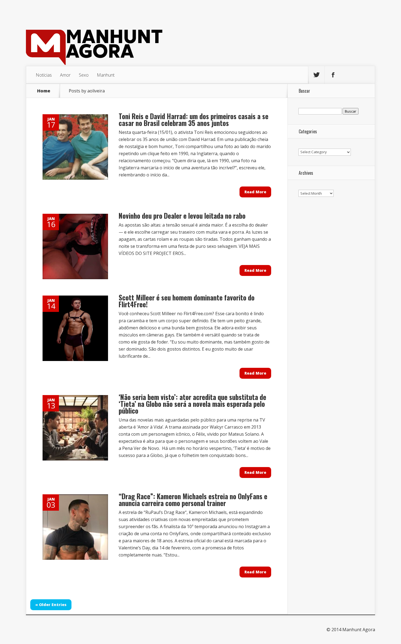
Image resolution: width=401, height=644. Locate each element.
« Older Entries (51, 604)
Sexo (84, 75)
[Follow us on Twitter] (316, 75)
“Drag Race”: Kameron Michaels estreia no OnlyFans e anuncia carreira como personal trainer (193, 499)
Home (43, 91)
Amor (65, 75)
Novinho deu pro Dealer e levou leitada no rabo (182, 215)
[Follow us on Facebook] (333, 75)
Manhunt (106, 75)
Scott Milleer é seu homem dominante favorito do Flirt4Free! (187, 300)
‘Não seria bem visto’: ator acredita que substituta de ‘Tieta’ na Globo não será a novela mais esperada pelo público (192, 404)
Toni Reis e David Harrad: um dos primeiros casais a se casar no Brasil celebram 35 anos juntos (193, 119)
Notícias (44, 75)
